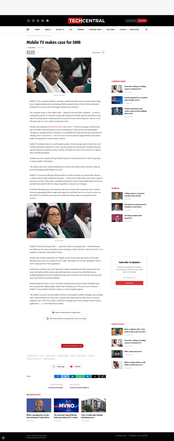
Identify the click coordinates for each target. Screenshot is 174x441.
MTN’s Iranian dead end (132, 351)
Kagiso (73, 356)
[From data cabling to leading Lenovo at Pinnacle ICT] (117, 89)
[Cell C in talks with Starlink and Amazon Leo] (93, 405)
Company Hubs (95, 29)
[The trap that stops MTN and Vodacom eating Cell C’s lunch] (66, 405)
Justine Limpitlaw (62, 356)
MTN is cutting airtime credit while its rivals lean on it (134, 363)
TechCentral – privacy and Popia (138, 435)
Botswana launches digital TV (79, 388)
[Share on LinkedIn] (33, 52)
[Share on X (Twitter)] (28, 52)
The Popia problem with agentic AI (133, 217)
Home (28, 35)
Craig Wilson (32, 47)
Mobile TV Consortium (34, 359)
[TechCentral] (87, 20)
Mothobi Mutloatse (55, 127)
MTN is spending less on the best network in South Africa (38, 416)
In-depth (60, 29)
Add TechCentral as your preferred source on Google (68, 318)
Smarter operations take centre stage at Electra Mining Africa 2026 (135, 111)
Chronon (43, 437)
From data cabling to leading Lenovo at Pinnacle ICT (135, 87)
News (37, 29)
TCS (70, 29)
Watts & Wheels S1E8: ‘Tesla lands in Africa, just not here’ (135, 330)
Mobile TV (71, 127)
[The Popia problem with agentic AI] (117, 218)
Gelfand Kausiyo (32, 356)
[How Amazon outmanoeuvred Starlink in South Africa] (117, 207)
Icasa (41, 356)
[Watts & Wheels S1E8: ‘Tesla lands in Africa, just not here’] (117, 332)
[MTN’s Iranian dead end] (117, 354)
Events (123, 29)
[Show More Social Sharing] (37, 52)
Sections (111, 29)
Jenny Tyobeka (50, 356)
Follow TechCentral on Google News (67, 312)
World (48, 29)
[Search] (146, 29)
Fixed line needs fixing (55, 388)
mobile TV (91, 356)
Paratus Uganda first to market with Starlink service (135, 99)
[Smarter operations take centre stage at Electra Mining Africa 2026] (117, 111)
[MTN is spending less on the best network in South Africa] (39, 405)
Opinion (80, 29)
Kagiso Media (49, 283)
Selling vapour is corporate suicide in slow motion (134, 194)
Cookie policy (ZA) (120, 435)
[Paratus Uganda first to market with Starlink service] (117, 100)
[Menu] (28, 29)
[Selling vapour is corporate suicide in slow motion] (117, 196)
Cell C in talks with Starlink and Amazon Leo (92, 416)
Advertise (134, 29)
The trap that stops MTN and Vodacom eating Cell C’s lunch (66, 416)
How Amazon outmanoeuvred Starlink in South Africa (135, 205)
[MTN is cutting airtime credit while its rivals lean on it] (117, 365)
